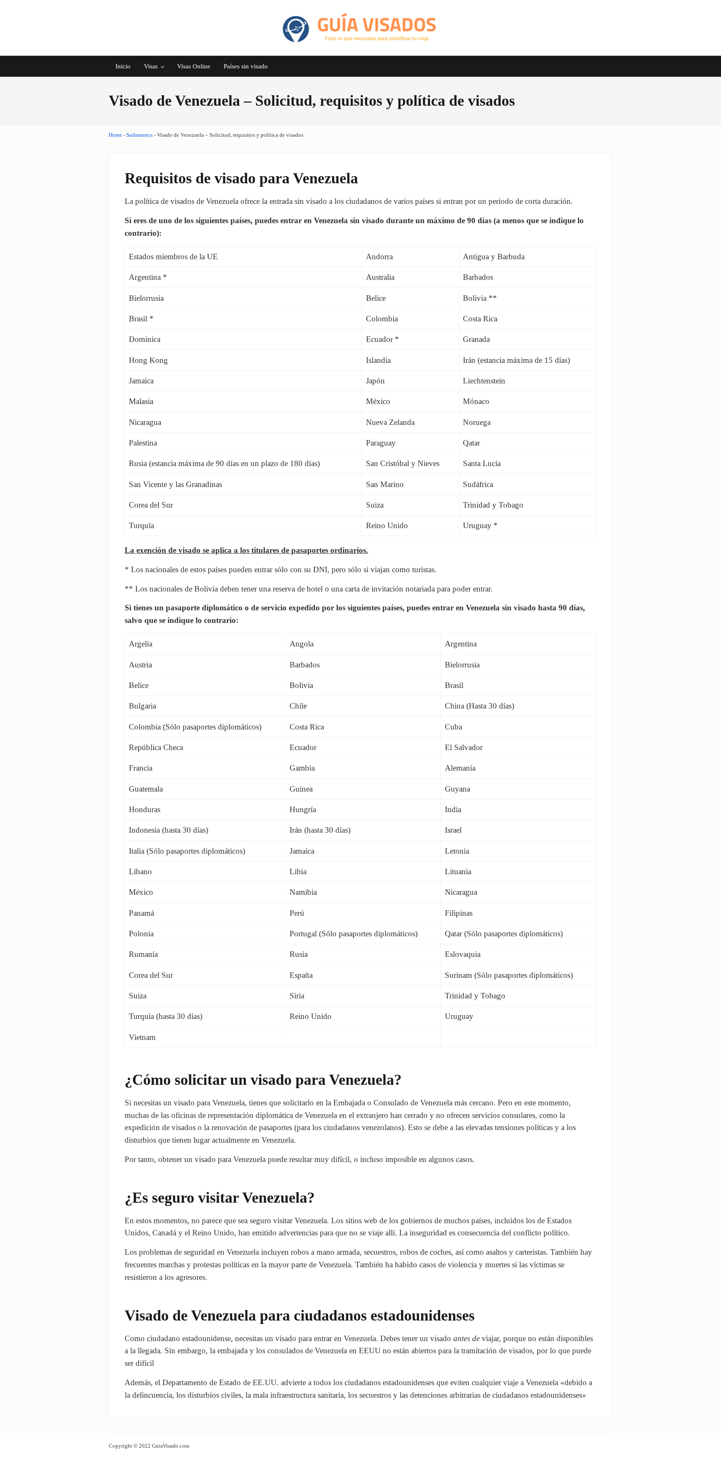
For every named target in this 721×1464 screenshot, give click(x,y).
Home (115, 135)
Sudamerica (139, 135)
